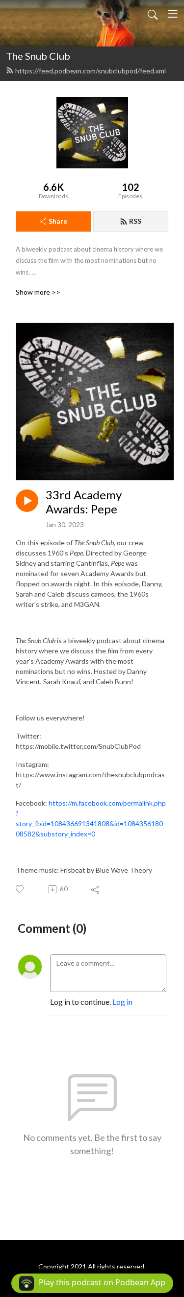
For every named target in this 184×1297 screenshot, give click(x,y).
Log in (122, 1001)
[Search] (152, 13)
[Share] (96, 889)
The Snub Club (38, 56)
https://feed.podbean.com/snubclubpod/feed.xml (90, 71)
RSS (135, 221)
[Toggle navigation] (172, 13)
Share (58, 221)
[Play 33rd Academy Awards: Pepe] (27, 500)
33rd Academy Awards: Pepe (84, 502)
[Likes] (20, 889)
